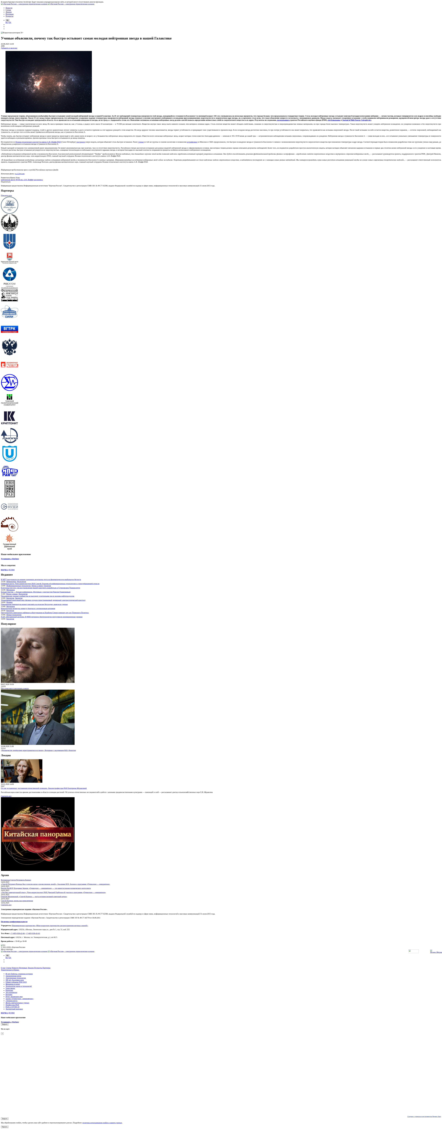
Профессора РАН (12, 1005)
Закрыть (5, 1024)
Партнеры (46, 968)
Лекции (31, 968)
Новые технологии (13, 615)
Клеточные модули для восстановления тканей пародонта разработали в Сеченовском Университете (40, 588)
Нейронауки (11, 582)
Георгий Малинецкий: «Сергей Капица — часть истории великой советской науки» (34, 897)
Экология (18, 598)
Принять (5, 1127)
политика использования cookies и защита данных (102, 1123)
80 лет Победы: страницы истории (19, 974)
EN (10, 22)
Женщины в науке (13, 984)
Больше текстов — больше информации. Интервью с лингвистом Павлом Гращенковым (35, 592)
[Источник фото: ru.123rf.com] (49, 112)
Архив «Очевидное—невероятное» (19, 999)
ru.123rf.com (20, 174)
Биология (10, 598)
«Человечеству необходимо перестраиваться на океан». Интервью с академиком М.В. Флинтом (38, 750)
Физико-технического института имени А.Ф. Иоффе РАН (38, 142)
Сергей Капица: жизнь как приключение (17, 901)
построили (81, 142)
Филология (21, 582)
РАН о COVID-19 (12, 1007)
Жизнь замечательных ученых (17, 1003)
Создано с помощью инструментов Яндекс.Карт (424, 1116)
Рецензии (9, 990)
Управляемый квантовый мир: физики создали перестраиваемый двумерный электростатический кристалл (43, 600)
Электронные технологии (16, 978)
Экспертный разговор (14, 1009)
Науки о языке (12, 594)
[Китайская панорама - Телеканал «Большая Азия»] (38, 870)
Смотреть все (6, 796)
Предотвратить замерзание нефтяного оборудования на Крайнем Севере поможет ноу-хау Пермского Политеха (45, 613)
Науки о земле (37, 586)
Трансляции (10, 988)
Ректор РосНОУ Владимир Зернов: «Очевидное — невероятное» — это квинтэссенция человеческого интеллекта (46, 888)
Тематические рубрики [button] (10, 970)
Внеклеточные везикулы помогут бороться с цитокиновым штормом (28, 608)
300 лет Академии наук (15, 980)
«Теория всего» (12, 1001)
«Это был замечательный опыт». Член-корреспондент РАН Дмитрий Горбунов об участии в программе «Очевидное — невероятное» (53, 892)
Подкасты (38, 968)
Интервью (23, 968)
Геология (47, 586)
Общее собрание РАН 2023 (16, 982)
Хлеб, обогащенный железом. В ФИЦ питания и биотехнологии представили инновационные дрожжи (41, 617)
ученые (141, 142)
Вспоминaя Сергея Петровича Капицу (16, 880)
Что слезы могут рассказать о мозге (15, 688)
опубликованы (334, 120)
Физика (9, 602)
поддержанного (283, 120)
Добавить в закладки (9, 48)
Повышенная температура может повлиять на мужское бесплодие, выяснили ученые (34, 604)
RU (7, 22)
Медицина (10, 590)
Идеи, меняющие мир (14, 997)
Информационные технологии (18, 586)
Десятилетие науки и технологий (19, 986)
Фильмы (9, 994)
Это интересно (11, 992)
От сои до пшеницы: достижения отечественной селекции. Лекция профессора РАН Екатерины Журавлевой (44, 788)
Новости (15, 968)
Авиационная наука (13, 976)
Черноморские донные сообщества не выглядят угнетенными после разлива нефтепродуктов (37, 596)
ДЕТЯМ (8, 570)
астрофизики (192, 142)
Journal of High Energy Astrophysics (356, 120)
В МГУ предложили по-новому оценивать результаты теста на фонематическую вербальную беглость (41, 579)
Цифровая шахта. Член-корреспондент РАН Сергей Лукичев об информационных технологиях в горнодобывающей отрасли (50, 584)
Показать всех (6, 195)
